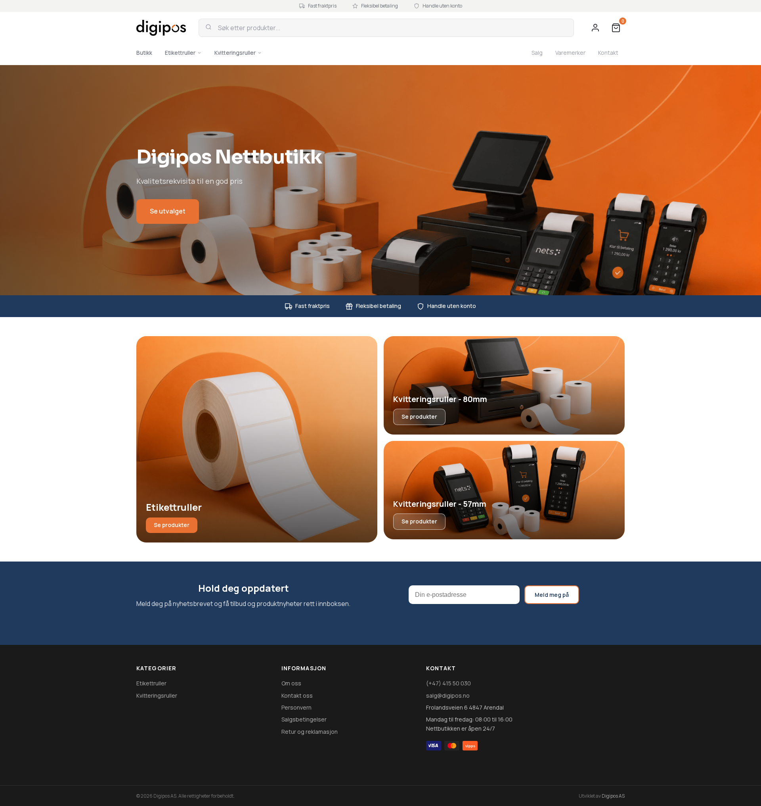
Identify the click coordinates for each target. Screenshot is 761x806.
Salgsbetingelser (304, 719)
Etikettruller (180, 52)
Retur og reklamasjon (309, 731)
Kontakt (608, 52)
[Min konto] (595, 28)
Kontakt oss (297, 695)
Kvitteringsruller (235, 52)
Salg (537, 52)
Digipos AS (613, 796)
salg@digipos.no (448, 695)
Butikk (144, 52)
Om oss (291, 683)
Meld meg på (552, 594)
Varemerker (570, 52)
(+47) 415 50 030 (448, 683)
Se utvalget (167, 211)
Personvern (296, 707)
